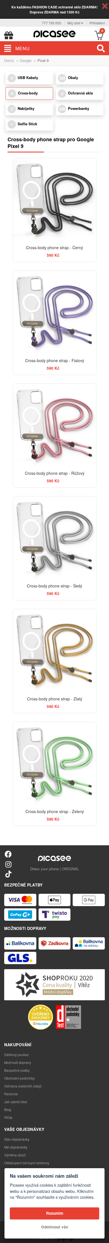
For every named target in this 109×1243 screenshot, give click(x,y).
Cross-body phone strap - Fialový (54, 360)
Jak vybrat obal (15, 1101)
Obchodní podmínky (19, 1078)
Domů (9, 60)
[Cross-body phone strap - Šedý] (54, 538)
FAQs (8, 1117)
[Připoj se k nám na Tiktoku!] (8, 873)
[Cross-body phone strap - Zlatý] (54, 650)
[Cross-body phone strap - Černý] (54, 199)
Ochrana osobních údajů (23, 1086)
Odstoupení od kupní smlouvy (26, 1162)
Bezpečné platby (17, 1070)
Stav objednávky (16, 1139)
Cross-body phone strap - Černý (54, 247)
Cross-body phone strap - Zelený (54, 811)
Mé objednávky (15, 1147)
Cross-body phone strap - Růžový (54, 473)
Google (25, 60)
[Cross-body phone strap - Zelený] (54, 763)
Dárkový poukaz (16, 1054)
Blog (7, 1109)
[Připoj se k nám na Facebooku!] (8, 853)
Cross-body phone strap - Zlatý (54, 699)
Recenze (11, 1093)
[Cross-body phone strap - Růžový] (54, 425)
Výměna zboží (15, 1154)
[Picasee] (54, 33)
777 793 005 (51, 22)
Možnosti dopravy (17, 1062)
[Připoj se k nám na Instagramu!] (8, 863)
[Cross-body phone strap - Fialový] (54, 312)
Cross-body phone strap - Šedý (54, 586)
